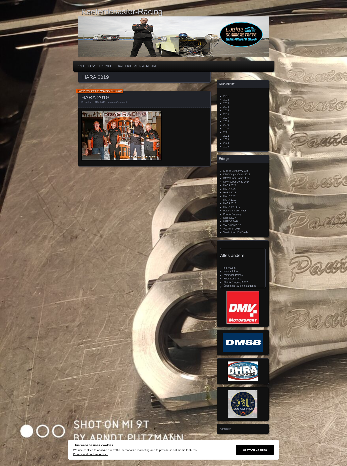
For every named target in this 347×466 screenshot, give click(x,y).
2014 (226, 107)
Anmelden (225, 428)
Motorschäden (231, 271)
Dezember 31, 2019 (111, 91)
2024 (226, 143)
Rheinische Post (232, 278)
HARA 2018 (229, 203)
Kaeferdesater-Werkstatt (138, 66)
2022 (226, 135)
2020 (226, 128)
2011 (226, 96)
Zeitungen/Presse (233, 275)
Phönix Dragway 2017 (236, 282)
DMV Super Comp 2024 (236, 181)
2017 (226, 117)
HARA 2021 (229, 192)
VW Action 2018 (232, 228)
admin (92, 91)
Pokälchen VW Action (235, 210)
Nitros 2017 (229, 217)
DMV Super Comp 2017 (236, 178)
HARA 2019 (95, 97)
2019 (226, 125)
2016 (226, 114)
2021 (226, 132)
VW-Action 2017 (232, 225)
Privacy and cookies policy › (90, 454)
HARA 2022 (229, 189)
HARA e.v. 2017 (231, 207)
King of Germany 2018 (235, 171)
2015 (226, 110)
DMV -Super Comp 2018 (236, 174)
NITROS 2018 (231, 221)
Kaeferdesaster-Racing (122, 11)
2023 (226, 139)
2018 (226, 121)
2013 (226, 103)
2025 (226, 146)
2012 (226, 99)
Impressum (230, 267)
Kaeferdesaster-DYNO (94, 66)
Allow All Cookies (255, 449)
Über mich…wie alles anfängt (240, 285)
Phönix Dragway (232, 214)
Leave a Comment (117, 102)
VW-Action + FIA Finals (235, 232)
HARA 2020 (229, 196)
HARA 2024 (229, 185)
